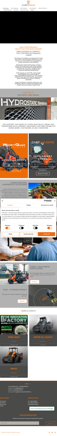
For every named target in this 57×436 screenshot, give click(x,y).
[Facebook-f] (49, 432)
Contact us (28, 240)
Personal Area (24, 10)
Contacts (16, 10)
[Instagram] (55, 432)
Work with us (7, 10)
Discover (28, 112)
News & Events (43, 8)
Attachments (33, 8)
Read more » (14, 341)
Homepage (6, 8)
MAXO (14, 368)
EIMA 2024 (14, 337)
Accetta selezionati (28, 234)
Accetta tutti (46, 234)
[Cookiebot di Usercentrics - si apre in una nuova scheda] (45, 201)
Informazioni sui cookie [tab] (47, 205)
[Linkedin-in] (52, 432)
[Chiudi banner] (54, 200)
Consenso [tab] (10, 205)
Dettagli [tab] (28, 205)
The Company (14, 8)
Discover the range (14, 170)
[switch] (21, 228)
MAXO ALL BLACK (43, 337)
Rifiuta (10, 234)
